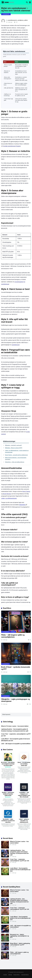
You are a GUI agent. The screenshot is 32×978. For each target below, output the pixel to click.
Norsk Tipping (26, 491)
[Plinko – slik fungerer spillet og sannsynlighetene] (16, 622)
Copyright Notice (25, 974)
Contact (5, 974)
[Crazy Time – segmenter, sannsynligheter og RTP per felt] (5, 866)
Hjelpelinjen (22, 504)
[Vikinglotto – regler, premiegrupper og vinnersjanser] (16, 686)
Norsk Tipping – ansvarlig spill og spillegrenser (16, 455)
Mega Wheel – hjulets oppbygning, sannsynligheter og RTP (20, 944)
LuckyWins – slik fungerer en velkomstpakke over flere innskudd (24, 795)
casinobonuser (15, 345)
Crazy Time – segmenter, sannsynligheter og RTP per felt (16, 734)
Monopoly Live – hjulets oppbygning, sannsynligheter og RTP (19, 936)
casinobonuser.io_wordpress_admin (18, 20)
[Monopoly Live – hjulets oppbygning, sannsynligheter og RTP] (5, 941)
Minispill (13, 631)
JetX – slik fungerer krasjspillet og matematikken (15, 743)
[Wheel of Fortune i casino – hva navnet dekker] (5, 848)
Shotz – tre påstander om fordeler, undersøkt (24, 764)
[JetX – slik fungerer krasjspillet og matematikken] (5, 932)
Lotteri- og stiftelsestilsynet (9, 498)
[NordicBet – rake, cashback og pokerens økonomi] (8, 817)
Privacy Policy (17, 974)
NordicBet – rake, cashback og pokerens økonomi (8, 820)
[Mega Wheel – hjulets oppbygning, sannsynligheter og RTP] (5, 950)
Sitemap (10, 974)
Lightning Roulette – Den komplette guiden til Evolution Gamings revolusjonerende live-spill (14, 730)
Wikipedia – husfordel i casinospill (13, 445)
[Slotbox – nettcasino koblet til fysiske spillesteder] (8, 790)
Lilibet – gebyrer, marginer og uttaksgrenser (24, 820)
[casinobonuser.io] (7, 2)
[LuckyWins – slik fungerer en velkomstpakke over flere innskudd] (24, 790)
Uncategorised (6, 14)
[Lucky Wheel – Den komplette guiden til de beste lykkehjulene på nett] (5, 874)
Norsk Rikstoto (7, 494)
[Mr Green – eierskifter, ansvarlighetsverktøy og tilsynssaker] (8, 760)
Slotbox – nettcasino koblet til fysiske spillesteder (8, 794)
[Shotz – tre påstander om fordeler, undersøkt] (24, 760)
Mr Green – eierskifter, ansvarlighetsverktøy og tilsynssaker (8, 764)
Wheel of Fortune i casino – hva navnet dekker (15, 726)
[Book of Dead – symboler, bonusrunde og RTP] (16, 654)
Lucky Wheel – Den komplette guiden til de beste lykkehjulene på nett (15, 739)
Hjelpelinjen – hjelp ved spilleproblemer (14, 462)
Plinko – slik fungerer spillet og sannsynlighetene (12, 636)
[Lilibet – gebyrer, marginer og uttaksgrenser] (24, 817)
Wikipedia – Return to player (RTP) (13, 447)
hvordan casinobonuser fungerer (12, 146)
